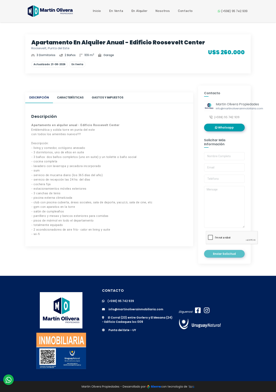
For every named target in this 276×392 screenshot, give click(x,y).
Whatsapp (225, 127)
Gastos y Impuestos (107, 97)
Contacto (185, 11)
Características (70, 97)
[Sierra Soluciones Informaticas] (191, 387)
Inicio (97, 11)
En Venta (116, 11)
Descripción (39, 97)
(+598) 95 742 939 (234, 11)
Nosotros (162, 11)
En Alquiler (139, 11)
